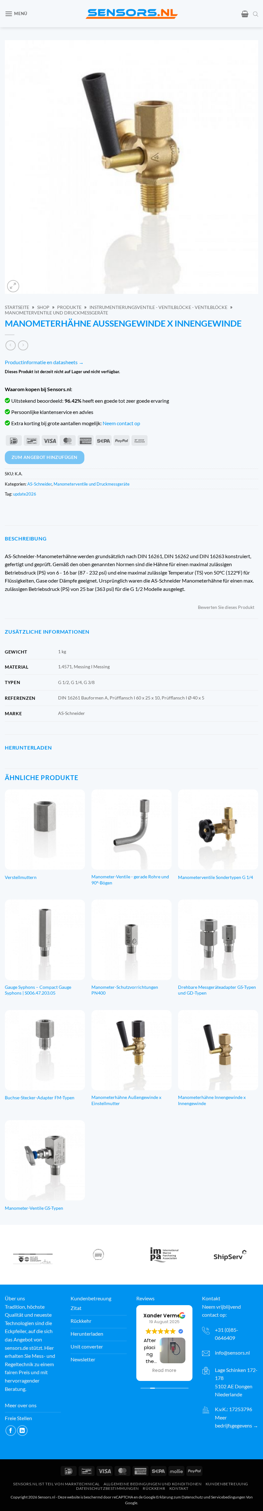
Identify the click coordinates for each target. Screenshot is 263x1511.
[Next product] (10, 345)
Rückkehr (154, 1488)
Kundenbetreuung (227, 1483)
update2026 (24, 493)
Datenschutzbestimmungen (107, 1488)
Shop (43, 307)
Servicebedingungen (228, 1497)
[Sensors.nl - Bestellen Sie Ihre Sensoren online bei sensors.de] (131, 14)
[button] (16, 14)
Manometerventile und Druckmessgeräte (56, 312)
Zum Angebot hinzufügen (45, 457)
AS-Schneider (39, 484)
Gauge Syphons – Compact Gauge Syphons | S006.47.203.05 (38, 990)
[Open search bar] (255, 13)
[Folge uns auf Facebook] (10, 1430)
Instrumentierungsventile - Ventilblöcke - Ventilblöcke (158, 307)
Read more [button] (164, 1371)
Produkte (69, 307)
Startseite (17, 307)
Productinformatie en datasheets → (44, 362)
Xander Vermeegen (168, 1315)
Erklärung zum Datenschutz (179, 1497)
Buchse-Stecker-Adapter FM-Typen (39, 1097)
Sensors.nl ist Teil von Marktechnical (56, 1483)
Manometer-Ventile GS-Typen (34, 1208)
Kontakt (179, 1488)
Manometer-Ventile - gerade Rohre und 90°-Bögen (130, 879)
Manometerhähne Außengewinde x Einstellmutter (126, 1100)
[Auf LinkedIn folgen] (22, 1430)
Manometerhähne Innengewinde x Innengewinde (212, 1100)
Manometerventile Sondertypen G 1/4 (215, 877)
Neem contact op (121, 423)
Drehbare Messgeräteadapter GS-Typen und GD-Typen (217, 990)
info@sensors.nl (232, 1352)
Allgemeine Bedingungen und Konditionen (152, 1483)
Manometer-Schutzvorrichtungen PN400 (124, 990)
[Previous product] (23, 345)
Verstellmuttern (21, 877)
